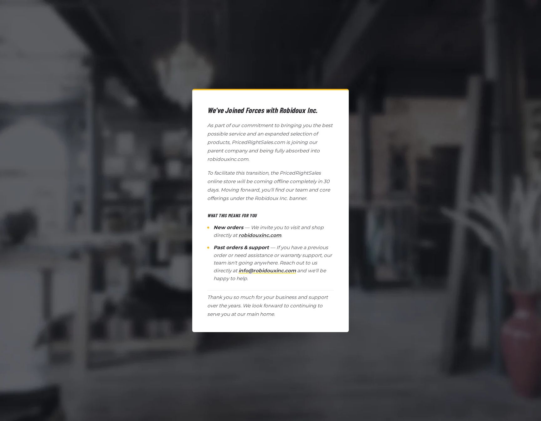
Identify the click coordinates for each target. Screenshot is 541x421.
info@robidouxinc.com (267, 271)
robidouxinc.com (260, 235)
